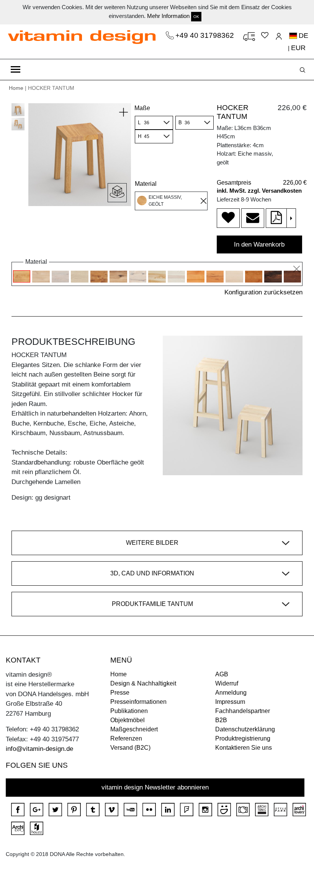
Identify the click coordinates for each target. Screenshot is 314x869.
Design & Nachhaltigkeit (143, 683)
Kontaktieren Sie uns (243, 747)
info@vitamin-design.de (39, 748)
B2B (221, 720)
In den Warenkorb (259, 244)
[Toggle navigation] (15, 69)
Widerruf (226, 683)
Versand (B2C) (130, 747)
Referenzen (126, 738)
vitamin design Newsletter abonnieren (155, 787)
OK (196, 17)
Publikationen (129, 711)
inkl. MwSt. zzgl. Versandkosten (259, 190)
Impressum (230, 701)
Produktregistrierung (242, 738)
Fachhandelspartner (242, 711)
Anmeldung (231, 692)
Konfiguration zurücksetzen (263, 292)
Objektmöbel (127, 720)
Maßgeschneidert (134, 729)
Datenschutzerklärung (245, 729)
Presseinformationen (138, 701)
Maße (142, 108)
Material (146, 183)
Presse (119, 692)
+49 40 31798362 (205, 35)
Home (16, 88)
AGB (221, 674)
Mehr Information (168, 16)
